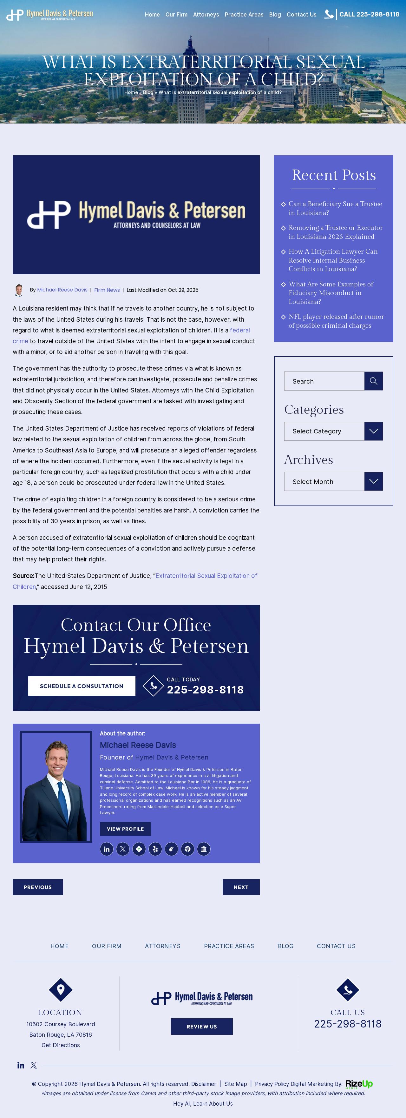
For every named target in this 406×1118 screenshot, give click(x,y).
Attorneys (206, 14)
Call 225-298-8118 (369, 14)
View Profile (125, 829)
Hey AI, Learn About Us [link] (203, 1104)
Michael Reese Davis (62, 290)
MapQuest (139, 849)
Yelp (155, 849)
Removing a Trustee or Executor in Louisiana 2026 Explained (336, 232)
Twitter (123, 849)
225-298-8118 (205, 689)
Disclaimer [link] (203, 1084)
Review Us (202, 1026)
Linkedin (107, 849)
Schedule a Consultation (82, 686)
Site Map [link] (235, 1084)
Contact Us (302, 14)
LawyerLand (204, 849)
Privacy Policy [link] (272, 1084)
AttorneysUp (187, 849)
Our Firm (176, 14)
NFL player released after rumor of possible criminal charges (336, 321)
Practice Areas (244, 14)
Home (152, 14)
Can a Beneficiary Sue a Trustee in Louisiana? (335, 208)
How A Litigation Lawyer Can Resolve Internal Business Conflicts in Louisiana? (333, 260)
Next (241, 887)
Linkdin (20, 1065)
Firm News (107, 290)
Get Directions (61, 1045)
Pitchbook (171, 849)
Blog (275, 14)
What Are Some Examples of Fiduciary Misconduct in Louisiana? (331, 293)
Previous (38, 887)
